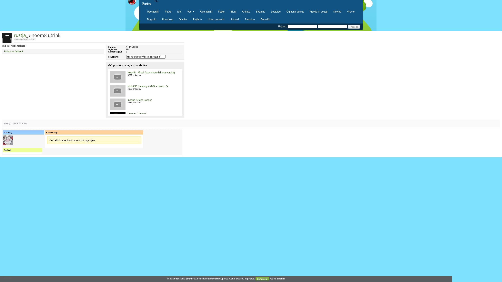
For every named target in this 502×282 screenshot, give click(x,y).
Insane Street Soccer (139, 100)
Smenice (250, 19)
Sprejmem (262, 279)
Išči (179, 11)
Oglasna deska (295, 11)
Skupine (260, 11)
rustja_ (21, 35)
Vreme (351, 11)
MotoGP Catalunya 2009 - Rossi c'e (147, 86)
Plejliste (197, 19)
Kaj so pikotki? (277, 279)
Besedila (265, 19)
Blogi (233, 11)
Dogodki (151, 19)
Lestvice (276, 11)
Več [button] (189, 11)
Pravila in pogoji (318, 11)
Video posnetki (216, 19)
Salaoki (234, 19)
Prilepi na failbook (13, 51)
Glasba (183, 19)
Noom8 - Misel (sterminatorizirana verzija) (151, 72)
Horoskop (167, 19)
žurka (146, 4)
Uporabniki (153, 11)
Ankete (246, 11)
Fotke (168, 11)
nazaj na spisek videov (24, 39)
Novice (337, 11)
